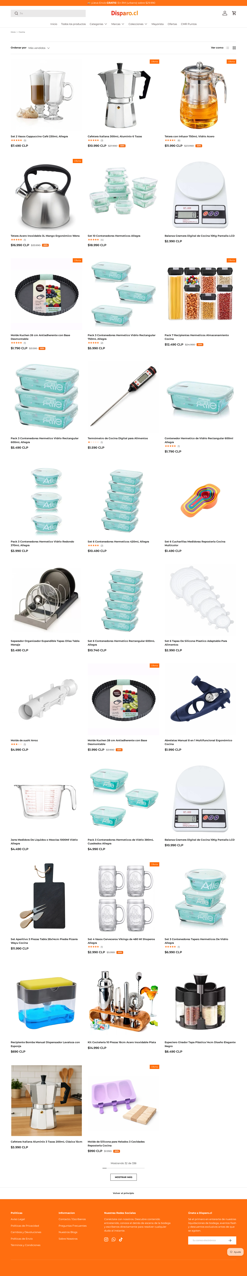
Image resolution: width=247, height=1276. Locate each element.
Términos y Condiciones (25, 1245)
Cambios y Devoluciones (26, 1232)
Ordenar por (18, 47)
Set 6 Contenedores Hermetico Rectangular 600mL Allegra (121, 642)
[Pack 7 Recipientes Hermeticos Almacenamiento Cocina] (200, 294)
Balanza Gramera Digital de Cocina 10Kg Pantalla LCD (200, 235)
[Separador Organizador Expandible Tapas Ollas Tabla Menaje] (46, 600)
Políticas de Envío (22, 1238)
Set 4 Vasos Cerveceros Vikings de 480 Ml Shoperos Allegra (121, 941)
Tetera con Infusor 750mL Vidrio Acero (189, 136)
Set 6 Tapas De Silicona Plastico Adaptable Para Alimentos (196, 642)
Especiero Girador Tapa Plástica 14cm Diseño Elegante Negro (200, 1044)
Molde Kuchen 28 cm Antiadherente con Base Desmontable (117, 742)
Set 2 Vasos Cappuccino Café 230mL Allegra (39, 136)
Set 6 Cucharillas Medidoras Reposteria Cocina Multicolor (195, 543)
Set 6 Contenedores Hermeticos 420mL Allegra (118, 541)
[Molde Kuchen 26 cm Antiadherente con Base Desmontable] (46, 294)
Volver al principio (123, 1193)
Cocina (22, 32)
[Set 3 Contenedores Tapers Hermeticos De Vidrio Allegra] (200, 898)
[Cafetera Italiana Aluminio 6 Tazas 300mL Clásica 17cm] (123, 95)
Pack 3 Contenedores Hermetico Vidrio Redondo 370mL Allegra (42, 543)
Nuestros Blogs (68, 1232)
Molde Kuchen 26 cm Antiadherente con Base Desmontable (40, 337)
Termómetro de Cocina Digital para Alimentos (118, 438)
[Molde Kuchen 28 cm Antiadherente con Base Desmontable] (123, 699)
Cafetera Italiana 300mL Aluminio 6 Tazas (115, 136)
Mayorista (158, 24)
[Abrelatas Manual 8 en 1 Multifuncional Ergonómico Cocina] (200, 699)
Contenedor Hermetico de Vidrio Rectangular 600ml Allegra (199, 440)
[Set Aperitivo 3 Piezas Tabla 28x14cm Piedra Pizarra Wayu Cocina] (46, 898)
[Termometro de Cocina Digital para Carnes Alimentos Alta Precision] (123, 397)
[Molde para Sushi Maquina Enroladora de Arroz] (46, 699)
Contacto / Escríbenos (72, 1219)
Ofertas (172, 24)
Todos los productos (73, 24)
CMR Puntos (189, 24)
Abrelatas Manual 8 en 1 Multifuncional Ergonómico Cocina (198, 742)
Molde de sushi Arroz (24, 740)
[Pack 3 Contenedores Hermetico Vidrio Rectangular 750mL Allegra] (123, 294)
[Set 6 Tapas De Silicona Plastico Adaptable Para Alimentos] (200, 600)
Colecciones (136, 24)
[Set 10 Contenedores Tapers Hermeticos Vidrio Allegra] (123, 195)
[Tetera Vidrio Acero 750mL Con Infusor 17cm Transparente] (200, 95)
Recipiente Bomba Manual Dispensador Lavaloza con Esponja (45, 1044)
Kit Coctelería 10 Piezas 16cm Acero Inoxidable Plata (122, 1042)
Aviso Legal (18, 1219)
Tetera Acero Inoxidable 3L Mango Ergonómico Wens (45, 235)
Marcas (115, 24)
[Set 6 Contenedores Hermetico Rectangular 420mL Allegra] (123, 500)
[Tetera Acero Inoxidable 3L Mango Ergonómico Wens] (46, 195)
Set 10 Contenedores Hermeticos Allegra (114, 235)
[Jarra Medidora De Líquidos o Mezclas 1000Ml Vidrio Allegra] (46, 799)
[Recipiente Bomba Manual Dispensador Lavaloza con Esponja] (46, 1001)
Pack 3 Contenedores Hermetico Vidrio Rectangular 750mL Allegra (121, 337)
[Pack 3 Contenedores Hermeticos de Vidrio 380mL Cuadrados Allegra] (123, 799)
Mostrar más (123, 1177)
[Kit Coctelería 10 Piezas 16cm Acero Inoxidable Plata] (123, 1001)
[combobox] (48, 13)
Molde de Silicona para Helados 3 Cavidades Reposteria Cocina (116, 1143)
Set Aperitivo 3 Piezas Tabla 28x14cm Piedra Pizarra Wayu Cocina (44, 941)
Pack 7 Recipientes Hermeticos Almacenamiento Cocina (197, 337)
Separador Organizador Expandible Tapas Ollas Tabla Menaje (45, 642)
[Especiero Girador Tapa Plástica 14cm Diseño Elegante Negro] (200, 1001)
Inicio (53, 24)
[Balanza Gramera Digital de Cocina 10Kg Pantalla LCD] (200, 195)
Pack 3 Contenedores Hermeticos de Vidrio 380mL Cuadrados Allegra (121, 841)
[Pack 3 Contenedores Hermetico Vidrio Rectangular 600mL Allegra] (46, 397)
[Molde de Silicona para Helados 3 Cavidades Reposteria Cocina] (123, 1101)
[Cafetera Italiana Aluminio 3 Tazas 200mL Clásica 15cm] (46, 1101)
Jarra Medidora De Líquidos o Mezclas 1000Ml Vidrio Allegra (44, 841)
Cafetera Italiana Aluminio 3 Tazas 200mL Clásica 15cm (46, 1141)
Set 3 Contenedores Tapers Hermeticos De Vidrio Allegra (196, 941)
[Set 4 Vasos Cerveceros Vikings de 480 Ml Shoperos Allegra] (123, 898)
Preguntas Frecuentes (73, 1225)
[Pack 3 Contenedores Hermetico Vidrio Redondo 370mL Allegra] (46, 500)
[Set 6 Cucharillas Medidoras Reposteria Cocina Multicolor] (200, 500)
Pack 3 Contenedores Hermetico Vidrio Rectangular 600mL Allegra (44, 440)
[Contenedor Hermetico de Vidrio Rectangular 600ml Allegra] (200, 397)
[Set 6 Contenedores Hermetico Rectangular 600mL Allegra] (123, 600)
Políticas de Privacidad (25, 1225)
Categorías (96, 24)
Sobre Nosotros (68, 1238)
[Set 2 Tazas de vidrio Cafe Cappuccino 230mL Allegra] (46, 95)
